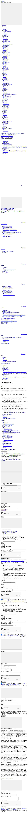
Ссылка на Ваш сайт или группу (8, 624)
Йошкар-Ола (6, 59)
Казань (4, 61)
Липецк (5, 74)
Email (2, 667)
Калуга (5, 63)
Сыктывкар (6, 108)
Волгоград (5, 48)
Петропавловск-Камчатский (9, 94)
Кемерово (5, 64)
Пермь (4, 91)
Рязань (4, 97)
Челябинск (5, 123)
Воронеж (5, 51)
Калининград (6, 62)
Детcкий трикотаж (7, 425)
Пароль (3, 507)
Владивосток (6, 45)
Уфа (4, 118)
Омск (4, 86)
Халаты (5, 252)
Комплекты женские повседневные (9, 321)
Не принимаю (9, 778)
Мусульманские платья (8, 270)
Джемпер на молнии (5, 363)
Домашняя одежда (7, 429)
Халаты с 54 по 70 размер (9, 295)
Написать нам (4, 452)
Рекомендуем (6, 143)
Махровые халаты (7, 227)
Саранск (5, 101)
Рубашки (5, 341)
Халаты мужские (7, 293)
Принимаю (3, 778)
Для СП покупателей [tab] (8, 533)
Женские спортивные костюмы (8, 318)
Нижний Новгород (7, 84)
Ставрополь (6, 107)
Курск (4, 72)
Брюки (4, 231)
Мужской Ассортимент (8, 424)
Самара (5, 100)
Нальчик (5, 82)
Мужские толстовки (8, 235)
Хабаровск (5, 120)
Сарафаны (5, 272)
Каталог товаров (8, 138)
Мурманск (5, 80)
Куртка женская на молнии (7, 322)
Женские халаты (7, 286)
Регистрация (3, 510)
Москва (5, 30)
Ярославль (5, 131)
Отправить (3, 716)
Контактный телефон (6, 670)
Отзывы (5, 153)
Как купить (6, 145)
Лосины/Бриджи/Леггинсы (9, 361)
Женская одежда (7, 426)
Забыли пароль (4, 509)
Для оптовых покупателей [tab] (9, 532)
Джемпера (5, 338)
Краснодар (5, 68)
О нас (4, 149)
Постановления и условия (9, 418)
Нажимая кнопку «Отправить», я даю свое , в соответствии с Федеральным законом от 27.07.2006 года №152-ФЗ (14, 685)
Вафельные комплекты (8, 288)
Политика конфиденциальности (13, 459)
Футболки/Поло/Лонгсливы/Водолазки (12, 337)
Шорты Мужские (7, 236)
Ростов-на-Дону (7, 96)
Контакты (5, 152)
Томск (4, 112)
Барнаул (5, 37)
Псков (4, 95)
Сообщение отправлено (6, 700)
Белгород (4, 25)
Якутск (5, 129)
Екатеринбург (6, 55)
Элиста (5, 127)
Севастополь (6, 104)
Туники (5, 267)
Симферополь (6, 105)
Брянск (5, 42)
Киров (4, 66)
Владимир (5, 47)
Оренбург (5, 89)
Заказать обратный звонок (7, 137)
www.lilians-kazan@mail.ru (7, 136)
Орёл (4, 88)
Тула (4, 113)
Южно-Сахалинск (7, 128)
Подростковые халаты (8, 251)
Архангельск (6, 35)
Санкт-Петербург (7, 31)
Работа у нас (6, 150)
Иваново (5, 56)
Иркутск (5, 58)
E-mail (2, 484)
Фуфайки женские (5, 343)
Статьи (5, 447)
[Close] (11, 466)
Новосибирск (6, 85)
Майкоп (5, 78)
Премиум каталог (7, 443)
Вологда (5, 50)
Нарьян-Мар (6, 83)
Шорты (5, 360)
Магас (4, 77)
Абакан (5, 32)
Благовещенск (6, 41)
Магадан (5, 75)
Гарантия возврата (22, 147)
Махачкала (5, 79)
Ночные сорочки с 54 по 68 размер (11, 312)
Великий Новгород (7, 43)
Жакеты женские (4, 319)
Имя (2, 542)
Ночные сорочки (7, 311)
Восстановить (4, 491)
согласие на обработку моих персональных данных (12, 561)
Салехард (5, 99)
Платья (5, 271)
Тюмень (5, 115)
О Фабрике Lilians (7, 414)
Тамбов (5, 110)
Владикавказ (6, 46)
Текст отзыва (4, 800)
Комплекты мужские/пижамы (10, 230)
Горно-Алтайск (6, 52)
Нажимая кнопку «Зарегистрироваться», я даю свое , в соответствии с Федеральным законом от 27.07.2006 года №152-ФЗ (14, 561)
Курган (5, 70)
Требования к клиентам (20, 150)
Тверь (4, 111)
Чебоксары (5, 122)
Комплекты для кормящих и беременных (12, 316)
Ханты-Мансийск (7, 121)
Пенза (4, 90)
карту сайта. (22, 412)
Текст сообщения (4, 675)
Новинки (5, 142)
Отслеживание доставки (14, 145)
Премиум (5, 141)
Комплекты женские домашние (10, 313)
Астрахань (5, 36)
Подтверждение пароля (6, 550)
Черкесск (5, 124)
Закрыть (2, 651)
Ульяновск (5, 117)
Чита (4, 126)
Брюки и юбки (6, 438)
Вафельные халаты (7, 226)
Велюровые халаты (7, 228)
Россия (4, 29)
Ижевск (5, 57)
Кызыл (4, 73)
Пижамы (5, 310)
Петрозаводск (6, 93)
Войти (2, 516)
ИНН (2, 586)
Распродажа (6, 148)
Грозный (5, 53)
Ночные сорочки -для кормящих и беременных (14, 315)
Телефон (2, 543)
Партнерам (11, 150)
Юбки (4, 357)
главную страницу (13, 412)
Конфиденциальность (13, 147)
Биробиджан (6, 40)
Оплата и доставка (7, 144)
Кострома (5, 67)
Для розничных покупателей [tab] (10, 531)
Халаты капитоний (7, 292)
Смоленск (5, 106)
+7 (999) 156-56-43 (8, 134)
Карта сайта (3, 459)
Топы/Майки (6, 340)
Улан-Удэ (5, 116)
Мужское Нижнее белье (8, 233)
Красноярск (6, 69)
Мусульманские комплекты (9, 268)
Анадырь (5, 34)
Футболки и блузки (7, 436)
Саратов (5, 102)
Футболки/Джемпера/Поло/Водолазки (12, 232)
